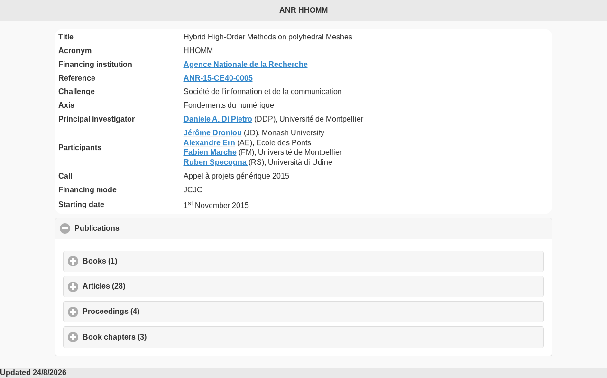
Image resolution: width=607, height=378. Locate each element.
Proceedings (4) (155, 311)
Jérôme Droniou (213, 133)
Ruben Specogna (216, 162)
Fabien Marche (210, 152)
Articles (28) (148, 286)
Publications (142, 228)
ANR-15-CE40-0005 (218, 78)
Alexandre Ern (209, 143)
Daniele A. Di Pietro (218, 119)
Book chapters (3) (159, 337)
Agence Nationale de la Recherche (246, 64)
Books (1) (144, 261)
